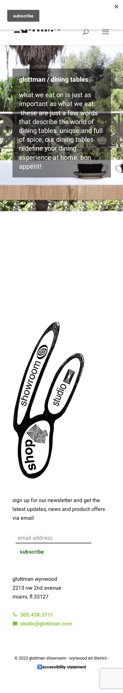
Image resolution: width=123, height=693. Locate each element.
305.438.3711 (35, 615)
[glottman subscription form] (61, 524)
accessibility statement (64, 667)
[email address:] (63, 531)
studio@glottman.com (45, 624)
